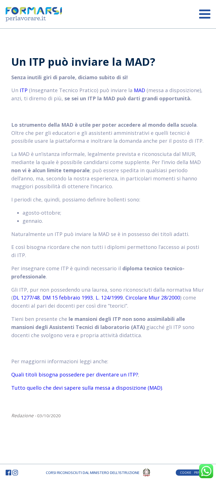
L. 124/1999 (109, 297)
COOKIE (185, 473)
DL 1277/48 (26, 297)
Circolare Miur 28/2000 (152, 297)
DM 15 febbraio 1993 (67, 297)
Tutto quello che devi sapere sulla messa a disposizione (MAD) (86, 387)
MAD (139, 90)
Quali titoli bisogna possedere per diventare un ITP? (74, 374)
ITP (24, 90)
